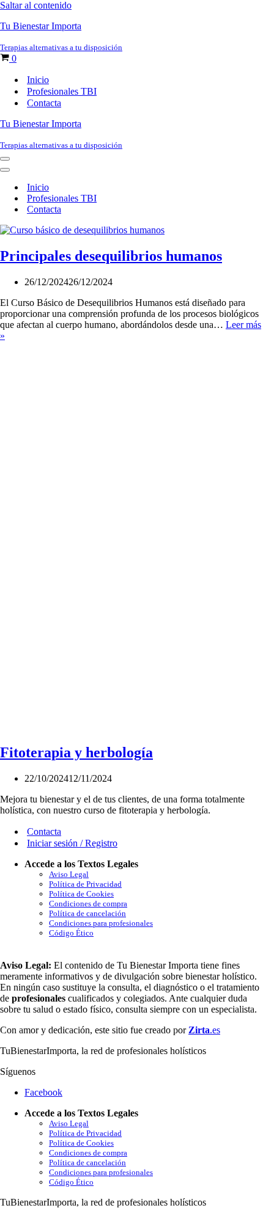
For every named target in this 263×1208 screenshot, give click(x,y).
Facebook (43, 1092)
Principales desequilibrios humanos (111, 256)
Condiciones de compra (88, 903)
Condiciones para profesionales (101, 923)
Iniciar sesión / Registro (72, 843)
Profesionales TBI (62, 91)
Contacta (44, 103)
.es (204, 1030)
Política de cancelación (87, 913)
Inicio (38, 80)
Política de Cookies (81, 893)
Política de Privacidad (85, 884)
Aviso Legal (69, 874)
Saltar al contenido (36, 5)
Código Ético (71, 932)
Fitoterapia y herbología (76, 752)
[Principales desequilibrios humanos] (82, 230)
